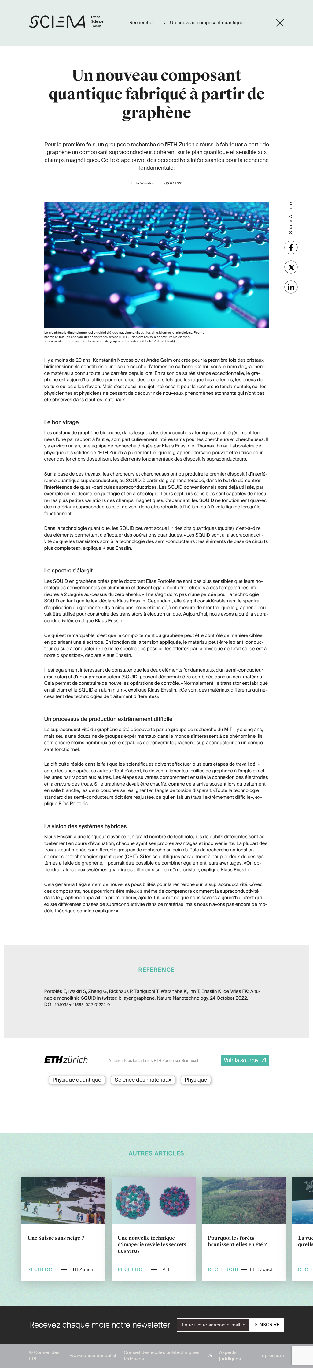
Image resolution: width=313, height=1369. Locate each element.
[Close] (280, 23)
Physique (196, 1080)
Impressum (271, 1355)
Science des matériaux (143, 1080)
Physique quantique (77, 1080)
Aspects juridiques (230, 1355)
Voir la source (241, 1060)
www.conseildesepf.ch (94, 1355)
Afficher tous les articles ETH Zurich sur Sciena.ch (154, 1060)
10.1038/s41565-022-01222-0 (82, 1005)
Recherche (141, 23)
